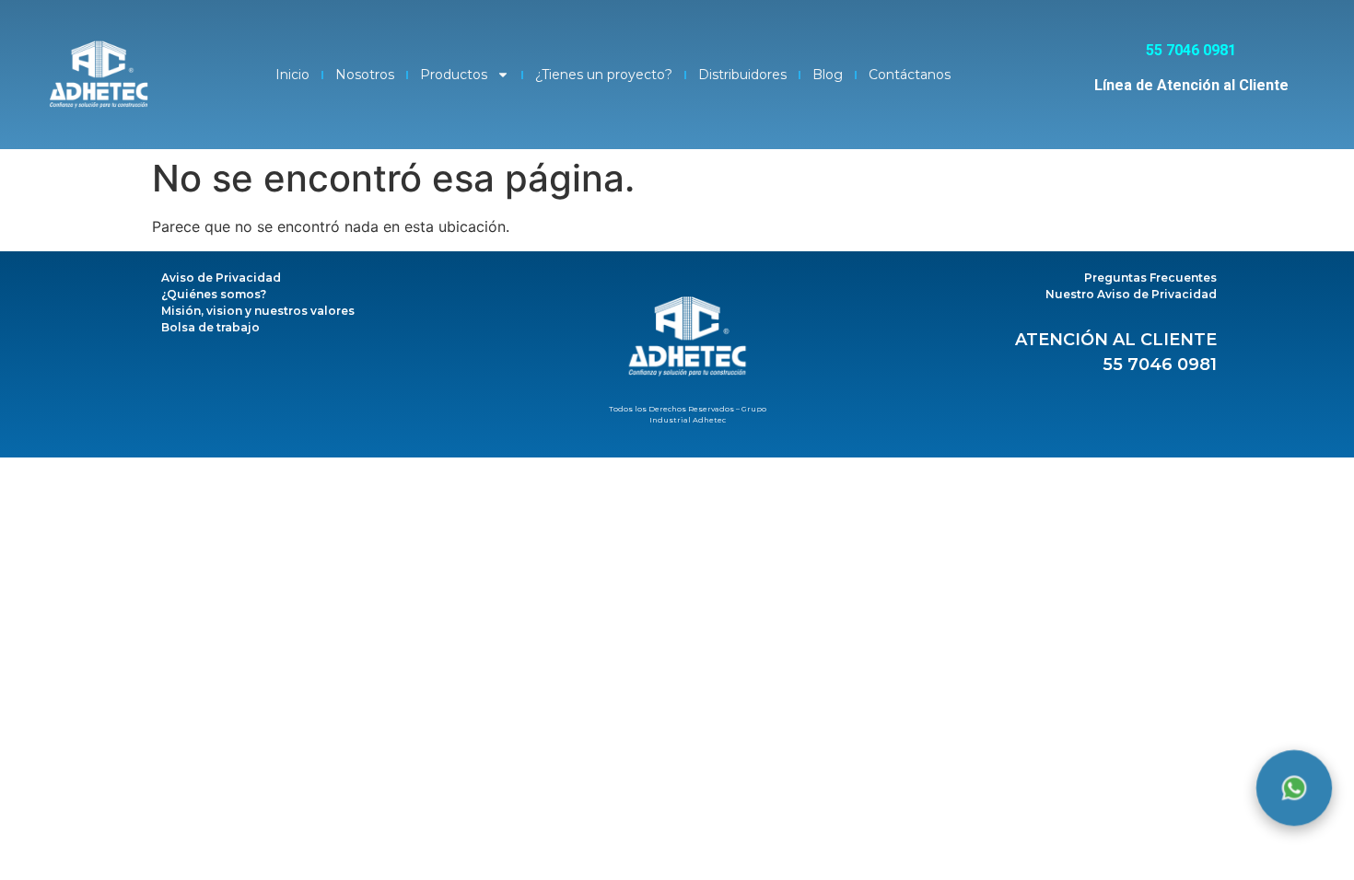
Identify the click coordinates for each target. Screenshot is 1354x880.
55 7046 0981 (1160, 364)
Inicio (292, 74)
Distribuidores (742, 74)
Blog (827, 74)
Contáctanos (910, 74)
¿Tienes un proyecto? (603, 74)
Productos (453, 74)
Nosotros (364, 74)
